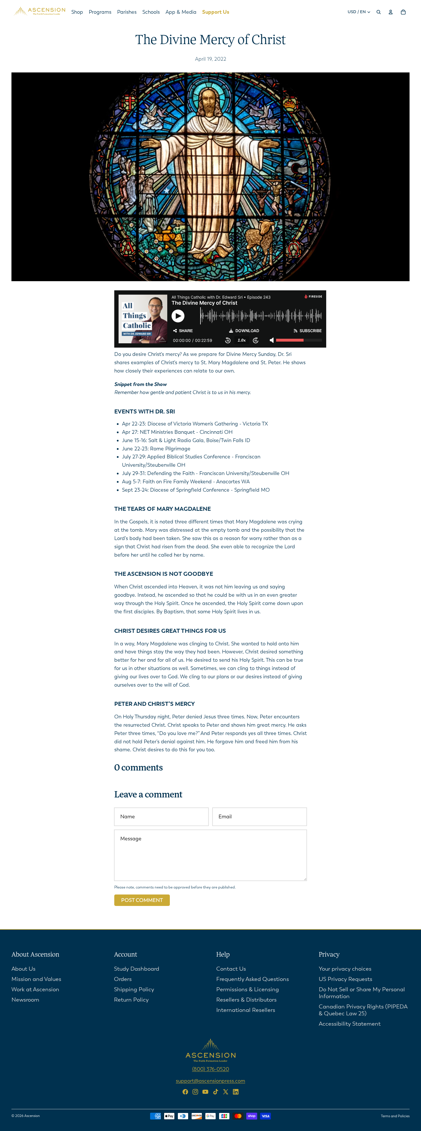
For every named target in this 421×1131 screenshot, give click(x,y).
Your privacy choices (345, 968)
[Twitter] (225, 1091)
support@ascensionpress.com (210, 1080)
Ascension (32, 1116)
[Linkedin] (235, 1091)
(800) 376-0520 (210, 1069)
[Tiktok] (215, 1091)
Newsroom (25, 999)
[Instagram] (195, 1091)
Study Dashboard (136, 968)
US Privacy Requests (345, 979)
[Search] (378, 12)
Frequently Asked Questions (252, 979)
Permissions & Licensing (247, 989)
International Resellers (245, 1009)
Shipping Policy (134, 989)
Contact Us (231, 968)
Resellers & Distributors (246, 999)
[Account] (390, 12)
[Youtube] (205, 1091)
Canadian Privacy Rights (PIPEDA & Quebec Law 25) (363, 1009)
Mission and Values (36, 979)
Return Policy (131, 999)
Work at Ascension (35, 989)
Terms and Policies (395, 1116)
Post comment (142, 900)
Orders (123, 979)
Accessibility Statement (350, 1023)
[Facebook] (185, 1091)
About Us (23, 968)
